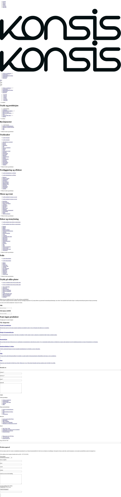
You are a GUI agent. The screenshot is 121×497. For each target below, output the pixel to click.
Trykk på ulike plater (7, 402)
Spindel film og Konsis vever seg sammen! (11, 429)
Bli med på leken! (6, 431)
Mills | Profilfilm (6, 421)
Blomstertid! (5, 420)
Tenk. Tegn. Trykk (6, 428)
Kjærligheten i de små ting (8, 430)
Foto (3, 410)
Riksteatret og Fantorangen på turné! (10, 423)
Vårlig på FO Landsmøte (7, 422)
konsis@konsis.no (6, 438)
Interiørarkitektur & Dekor (8, 411)
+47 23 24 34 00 (6, 437)
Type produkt (2, 456)
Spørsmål (2, 382)
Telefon (1, 470)
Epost (1, 379)
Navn (1, 463)
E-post (1, 466)
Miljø (4, 404)
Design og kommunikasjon (8, 409)
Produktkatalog (6, 401)
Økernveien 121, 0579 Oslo (8, 436)
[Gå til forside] (60, 39)
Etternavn (2, 375)
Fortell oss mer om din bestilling (6, 473)
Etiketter (4, 403)
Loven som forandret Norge (8, 418)
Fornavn (2, 372)
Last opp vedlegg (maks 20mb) (6, 485)
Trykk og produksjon (7, 400)
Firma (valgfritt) (3, 459)
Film (3, 412)
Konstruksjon (5, 414)
